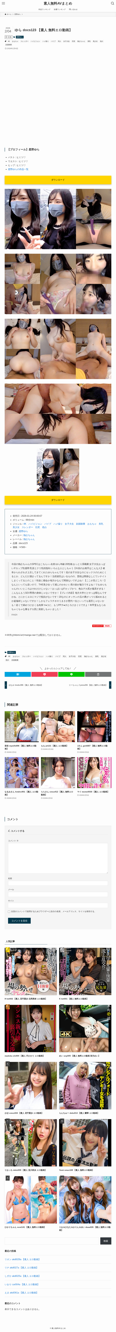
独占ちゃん (81, 41)
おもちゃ (15, 41)
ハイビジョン (35, 41)
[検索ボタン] (112, 3)
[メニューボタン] (3, 3)
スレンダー (24, 41)
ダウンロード (58, 180)
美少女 (95, 41)
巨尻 (73, 41)
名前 (10, 878)
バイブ (53, 41)
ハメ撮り (45, 41)
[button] (18, 674)
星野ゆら (20, 37)
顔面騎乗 (9, 45)
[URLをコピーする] (98, 674)
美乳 (89, 41)
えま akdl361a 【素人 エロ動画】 (21, 1292)
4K (9, 41)
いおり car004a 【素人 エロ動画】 (22, 1284)
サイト (11, 901)
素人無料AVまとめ (58, 3)
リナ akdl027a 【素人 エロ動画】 (21, 1267)
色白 (101, 41)
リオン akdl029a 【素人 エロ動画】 (23, 1259)
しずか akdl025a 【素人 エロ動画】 (23, 1276)
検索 (106, 1241)
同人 (59, 41)
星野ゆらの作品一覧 (18, 169)
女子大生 (66, 41)
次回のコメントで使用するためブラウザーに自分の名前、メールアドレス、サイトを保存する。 (53, 911)
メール (11, 889)
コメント (13, 841)
